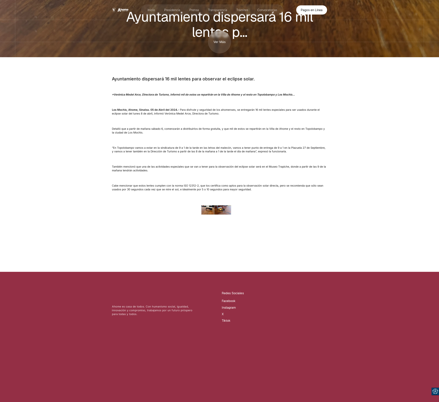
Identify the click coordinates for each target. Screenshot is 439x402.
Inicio (151, 10)
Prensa (194, 10)
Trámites (242, 10)
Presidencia (172, 10)
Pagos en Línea (312, 10)
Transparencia (217, 10)
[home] (120, 10)
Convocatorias (267, 10)
